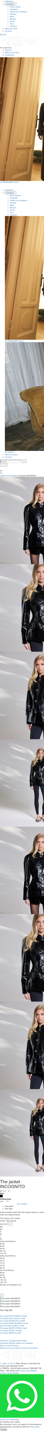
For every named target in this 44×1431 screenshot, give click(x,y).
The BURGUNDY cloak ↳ (10, 182)
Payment (8, 50)
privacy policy (34, 1426)
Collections (9, 1)
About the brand (11, 28)
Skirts (12, 16)
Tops (12, 23)
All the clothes (15, 7)
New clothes (22, 1340)
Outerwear (14, 9)
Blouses (13, 19)
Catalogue (10, 4)
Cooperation (9, 55)
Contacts (8, 31)
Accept (3, 1429)
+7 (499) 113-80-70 (7, 1363)
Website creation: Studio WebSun (18, 1371)
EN (1, 34)
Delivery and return (12, 52)
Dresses (13, 14)
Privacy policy (25, 1370)
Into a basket (22, 1204)
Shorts (12, 21)
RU (5, 34)
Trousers (13, 26)
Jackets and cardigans (18, 11)
